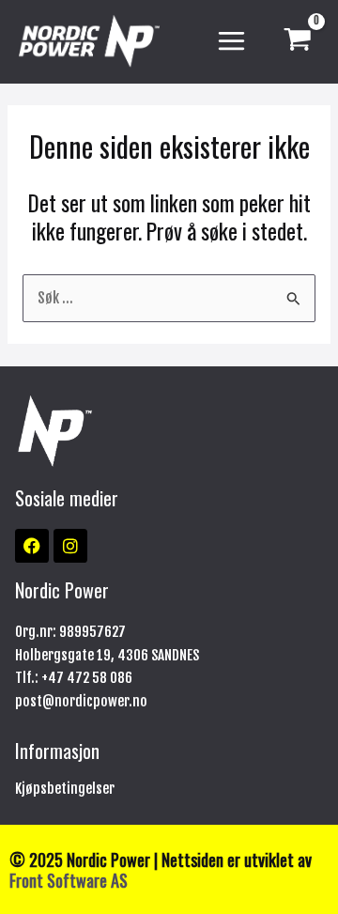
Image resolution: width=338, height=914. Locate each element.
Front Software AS (68, 879)
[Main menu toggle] (231, 42)
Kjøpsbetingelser (65, 789)
